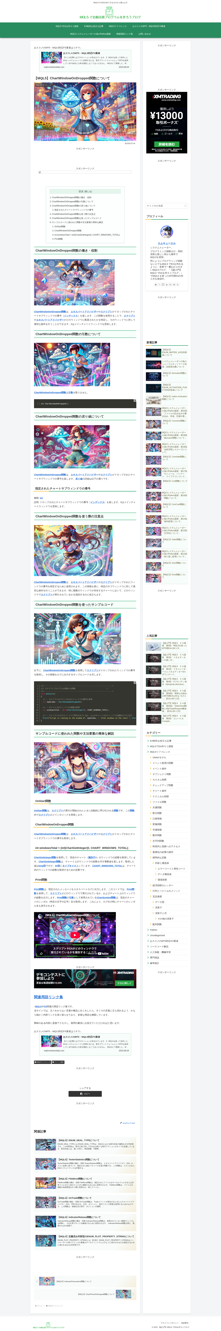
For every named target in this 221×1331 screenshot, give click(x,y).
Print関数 (58, 239)
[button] (85, 1094)
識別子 (91, 857)
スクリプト (106, 311)
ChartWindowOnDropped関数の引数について (72, 201)
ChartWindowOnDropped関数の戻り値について (73, 206)
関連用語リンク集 (48, 997)
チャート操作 (59, 1062)
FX (45, 1006)
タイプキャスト (70, 866)
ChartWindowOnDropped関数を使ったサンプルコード (77, 218)
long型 (42, 866)
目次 (81, 191)
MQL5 (38, 1006)
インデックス (71, 315)
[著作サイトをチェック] (155, 284)
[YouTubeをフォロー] (166, 284)
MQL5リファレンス (43, 1062)
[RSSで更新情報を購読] (177, 284)
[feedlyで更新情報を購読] (174, 284)
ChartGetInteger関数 (45, 857)
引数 (70, 392)
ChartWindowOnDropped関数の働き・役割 (71, 197)
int (41, 498)
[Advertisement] (85, 156)
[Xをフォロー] (159, 284)
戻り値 (78, 478)
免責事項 (184, 1323)
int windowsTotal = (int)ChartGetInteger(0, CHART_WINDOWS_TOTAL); (87, 235)
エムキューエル (167, 243)
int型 (57, 866)
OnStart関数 (59, 226)
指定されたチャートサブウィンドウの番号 (73, 210)
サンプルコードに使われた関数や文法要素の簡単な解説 (77, 222)
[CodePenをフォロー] (170, 284)
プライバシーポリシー (170, 1323)
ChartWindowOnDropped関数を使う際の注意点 (73, 214)
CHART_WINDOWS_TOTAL (107, 866)
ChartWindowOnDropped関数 (68, 230)
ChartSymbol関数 (106, 897)
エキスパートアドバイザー (84, 311)
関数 (40, 810)
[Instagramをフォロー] (163, 284)
